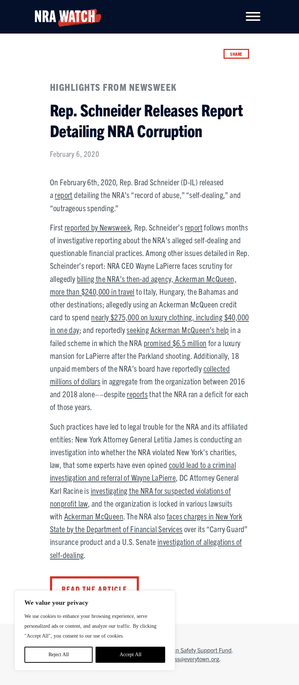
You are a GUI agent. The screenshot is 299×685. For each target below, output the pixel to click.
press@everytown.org (192, 658)
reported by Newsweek (98, 227)
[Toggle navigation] (253, 17)
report (63, 195)
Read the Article (94, 588)
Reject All (58, 654)
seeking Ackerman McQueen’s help (178, 329)
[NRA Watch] (65, 16)
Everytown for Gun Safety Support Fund (182, 650)
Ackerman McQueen (93, 516)
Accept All (130, 654)
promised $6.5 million (175, 343)
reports (137, 394)
